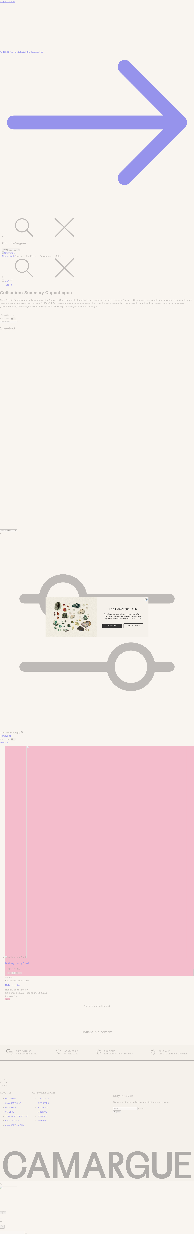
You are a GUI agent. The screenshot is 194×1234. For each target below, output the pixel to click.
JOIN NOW (112, 626)
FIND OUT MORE (133, 625)
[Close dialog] (146, 599)
